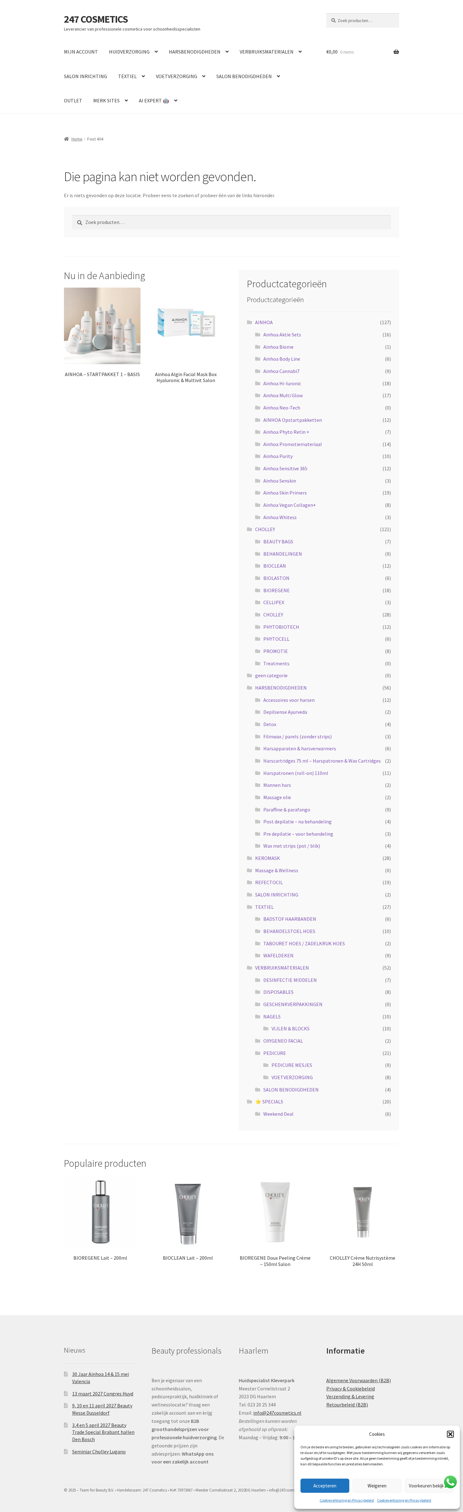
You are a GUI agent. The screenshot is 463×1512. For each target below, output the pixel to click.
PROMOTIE (275, 651)
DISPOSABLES (278, 992)
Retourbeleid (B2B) (347, 1404)
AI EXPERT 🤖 (154, 100)
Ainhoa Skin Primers (285, 493)
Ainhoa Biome (278, 347)
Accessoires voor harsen (289, 700)
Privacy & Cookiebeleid (350, 1388)
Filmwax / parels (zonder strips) (297, 736)
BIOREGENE (276, 590)
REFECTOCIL (269, 882)
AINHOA (264, 322)
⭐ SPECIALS (269, 1101)
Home (77, 139)
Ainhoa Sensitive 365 (285, 468)
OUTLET (73, 100)
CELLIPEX (273, 602)
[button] (450, 1434)
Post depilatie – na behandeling (297, 821)
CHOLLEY (265, 529)
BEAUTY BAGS (278, 541)
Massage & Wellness (276, 870)
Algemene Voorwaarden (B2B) (358, 1380)
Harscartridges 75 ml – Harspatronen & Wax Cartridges (322, 761)
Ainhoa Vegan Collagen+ (289, 505)
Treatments (276, 663)
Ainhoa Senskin (279, 481)
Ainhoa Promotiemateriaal (292, 444)
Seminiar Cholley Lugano (99, 1451)
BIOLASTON (276, 578)
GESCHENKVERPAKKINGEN (293, 1004)
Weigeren (377, 1486)
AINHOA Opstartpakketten (292, 420)
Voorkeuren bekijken (429, 1486)
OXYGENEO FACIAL (283, 1041)
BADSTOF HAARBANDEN (289, 919)
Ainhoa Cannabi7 (281, 371)
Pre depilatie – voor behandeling (298, 834)
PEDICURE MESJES (292, 1065)
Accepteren (324, 1486)
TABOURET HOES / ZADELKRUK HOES (304, 943)
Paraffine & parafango (286, 809)
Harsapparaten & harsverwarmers (299, 748)
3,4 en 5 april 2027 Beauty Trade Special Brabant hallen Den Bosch (103, 1432)
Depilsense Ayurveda (285, 712)
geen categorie (271, 675)
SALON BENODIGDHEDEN (244, 76)
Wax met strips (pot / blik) (291, 846)
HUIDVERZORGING (129, 52)
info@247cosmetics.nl (277, 1413)
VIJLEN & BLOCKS (291, 1028)
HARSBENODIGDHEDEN (194, 52)
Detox (269, 724)
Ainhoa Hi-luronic (282, 383)
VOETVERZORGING (176, 76)
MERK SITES (106, 100)
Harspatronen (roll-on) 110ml (295, 773)
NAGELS (272, 1016)
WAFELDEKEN (278, 955)
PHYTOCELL (276, 639)
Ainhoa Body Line (281, 359)
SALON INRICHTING (85, 76)
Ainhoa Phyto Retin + (286, 432)
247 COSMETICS (96, 19)
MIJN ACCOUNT (81, 52)
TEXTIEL (127, 76)
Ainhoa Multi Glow (283, 395)
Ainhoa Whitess (280, 517)
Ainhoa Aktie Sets (282, 334)
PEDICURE (274, 1053)
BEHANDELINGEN (282, 554)
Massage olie (277, 797)
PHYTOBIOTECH (281, 627)
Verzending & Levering (350, 1396)
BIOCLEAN (274, 566)
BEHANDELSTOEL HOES (289, 931)
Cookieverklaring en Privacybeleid (347, 1500)
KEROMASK (267, 858)
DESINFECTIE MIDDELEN (290, 980)
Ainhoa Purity (278, 456)
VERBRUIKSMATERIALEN (267, 52)
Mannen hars (277, 785)
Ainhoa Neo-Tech (281, 407)
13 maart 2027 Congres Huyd (102, 1393)
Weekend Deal (278, 1114)
